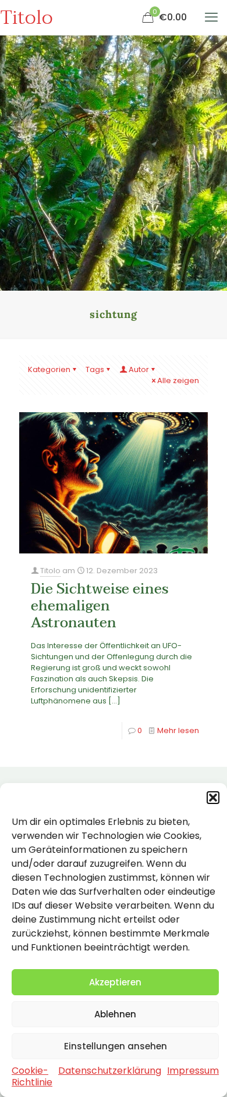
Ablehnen (115, 1014)
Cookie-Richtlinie (32, 1076)
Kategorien (49, 369)
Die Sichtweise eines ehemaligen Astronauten (99, 606)
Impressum (193, 1070)
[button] (213, 797)
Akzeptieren (115, 982)
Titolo (26, 17)
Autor (139, 369)
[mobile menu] (211, 17)
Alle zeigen (178, 380)
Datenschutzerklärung (109, 1070)
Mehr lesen (178, 730)
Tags (95, 369)
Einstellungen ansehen (115, 1046)
